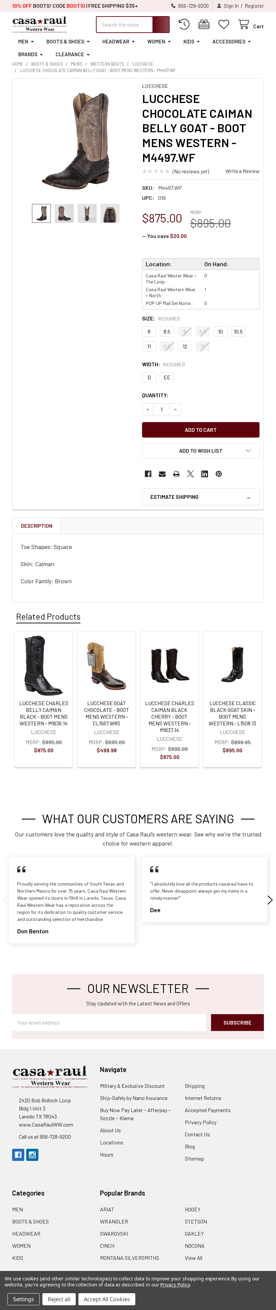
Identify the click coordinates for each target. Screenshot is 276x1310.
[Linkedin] (205, 474)
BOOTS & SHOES (65, 41)
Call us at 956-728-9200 (45, 1136)
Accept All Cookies (107, 1299)
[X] (190, 474)
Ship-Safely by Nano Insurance (134, 1098)
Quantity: (155, 395)
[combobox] (133, 24)
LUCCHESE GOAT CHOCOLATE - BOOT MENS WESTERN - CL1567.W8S (106, 713)
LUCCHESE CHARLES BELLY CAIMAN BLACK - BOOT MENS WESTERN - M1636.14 (43, 713)
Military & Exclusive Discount (132, 1085)
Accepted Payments (208, 1110)
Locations (111, 1142)
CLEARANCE (70, 54)
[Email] (162, 474)
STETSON (196, 1221)
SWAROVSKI (114, 1233)
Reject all (59, 1299)
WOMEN (156, 41)
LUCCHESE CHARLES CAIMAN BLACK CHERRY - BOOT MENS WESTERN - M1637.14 (169, 716)
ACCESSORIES (228, 41)
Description (37, 526)
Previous (5, 900)
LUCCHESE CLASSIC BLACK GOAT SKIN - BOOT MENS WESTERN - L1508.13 (232, 713)
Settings (23, 1299)
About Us (110, 1130)
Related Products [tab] (48, 616)
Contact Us (197, 1134)
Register (254, 6)
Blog (190, 1146)
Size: (161, 318)
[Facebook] (148, 474)
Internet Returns (203, 1098)
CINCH (107, 1245)
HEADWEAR (115, 41)
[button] (201, 450)
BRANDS (27, 54)
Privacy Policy (200, 1122)
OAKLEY (194, 1233)
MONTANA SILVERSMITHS (129, 1257)
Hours (106, 1154)
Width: (163, 364)
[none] (75, 141)
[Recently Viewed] (186, 24)
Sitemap (194, 1158)
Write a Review (243, 171)
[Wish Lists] (225, 24)
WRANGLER (114, 1221)
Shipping (195, 1085)
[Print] (176, 474)
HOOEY (193, 1209)
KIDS (188, 41)
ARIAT (107, 1209)
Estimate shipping (174, 496)
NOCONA (195, 1245)
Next (270, 900)
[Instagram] (32, 1155)
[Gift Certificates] (205, 24)
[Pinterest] (219, 474)
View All (193, 1257)
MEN (23, 41)
